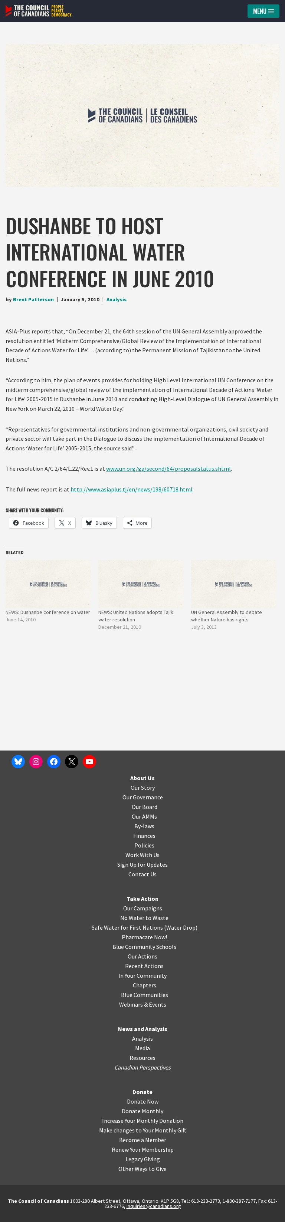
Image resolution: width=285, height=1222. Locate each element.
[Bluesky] (18, 761)
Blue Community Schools (144, 946)
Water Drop (181, 927)
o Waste (158, 917)
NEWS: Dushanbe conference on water (48, 612)
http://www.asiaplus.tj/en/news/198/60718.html (132, 489)
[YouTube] (89, 761)
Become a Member (142, 1140)
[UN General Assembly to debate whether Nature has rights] (233, 584)
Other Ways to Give (142, 1168)
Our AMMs (144, 816)
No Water (132, 917)
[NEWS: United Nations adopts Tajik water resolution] (141, 584)
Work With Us (142, 855)
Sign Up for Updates (142, 864)
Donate (142, 1091)
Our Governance (142, 797)
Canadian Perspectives (142, 1067)
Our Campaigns (142, 908)
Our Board (144, 806)
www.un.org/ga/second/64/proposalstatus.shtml (168, 468)
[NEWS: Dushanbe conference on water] (48, 584)
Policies (144, 845)
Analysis (117, 299)
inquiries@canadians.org (154, 1206)
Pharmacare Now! (144, 937)
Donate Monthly (142, 1111)
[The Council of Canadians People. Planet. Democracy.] (39, 11)
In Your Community (142, 975)
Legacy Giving (142, 1159)
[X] (71, 761)
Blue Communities (144, 994)
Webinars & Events (142, 1004)
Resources (142, 1057)
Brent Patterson (33, 299)
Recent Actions (144, 966)
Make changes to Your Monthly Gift (142, 1130)
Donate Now (142, 1101)
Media (142, 1048)
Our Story (143, 787)
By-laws (144, 826)
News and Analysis (142, 1029)
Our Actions (142, 956)
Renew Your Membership (143, 1149)
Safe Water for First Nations (127, 927)
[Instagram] (36, 761)
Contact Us (142, 874)
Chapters (144, 985)
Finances (144, 835)
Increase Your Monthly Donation (142, 1120)
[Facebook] (53, 761)
